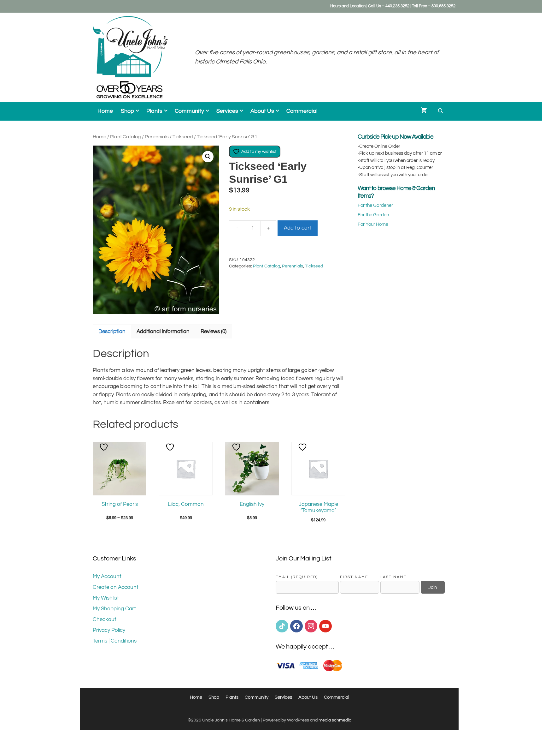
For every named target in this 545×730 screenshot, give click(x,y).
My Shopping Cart (114, 609)
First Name (354, 577)
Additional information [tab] (163, 331)
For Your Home (373, 224)
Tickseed (183, 136)
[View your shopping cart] (424, 111)
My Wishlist (106, 598)
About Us (262, 111)
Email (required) (297, 577)
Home (105, 111)
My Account (107, 576)
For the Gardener (375, 205)
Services (227, 111)
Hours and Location (348, 6)
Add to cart (297, 228)
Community (189, 111)
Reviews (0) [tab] (213, 331)
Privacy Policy (109, 630)
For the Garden (373, 214)
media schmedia (335, 720)
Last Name (393, 577)
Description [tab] (112, 331)
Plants (154, 111)
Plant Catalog (125, 136)
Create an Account (115, 587)
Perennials (157, 136)
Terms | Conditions (115, 641)
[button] (208, 156)
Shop (127, 111)
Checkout (104, 619)
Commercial (302, 111)
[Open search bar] (441, 111)
